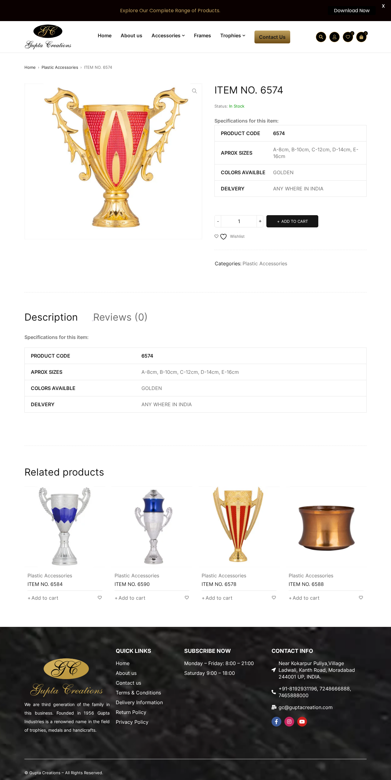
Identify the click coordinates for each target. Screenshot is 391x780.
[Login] (334, 37)
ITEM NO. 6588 (306, 584)
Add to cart (294, 221)
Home (30, 67)
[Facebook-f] (276, 722)
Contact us (128, 683)
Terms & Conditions (138, 693)
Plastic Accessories (60, 67)
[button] (194, 91)
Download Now (352, 10)
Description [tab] (51, 317)
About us (126, 673)
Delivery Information (139, 702)
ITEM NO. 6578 (219, 584)
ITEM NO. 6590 (132, 584)
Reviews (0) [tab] (120, 317)
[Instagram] (289, 722)
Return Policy (131, 712)
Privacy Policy (132, 722)
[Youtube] (302, 722)
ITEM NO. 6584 (45, 584)
